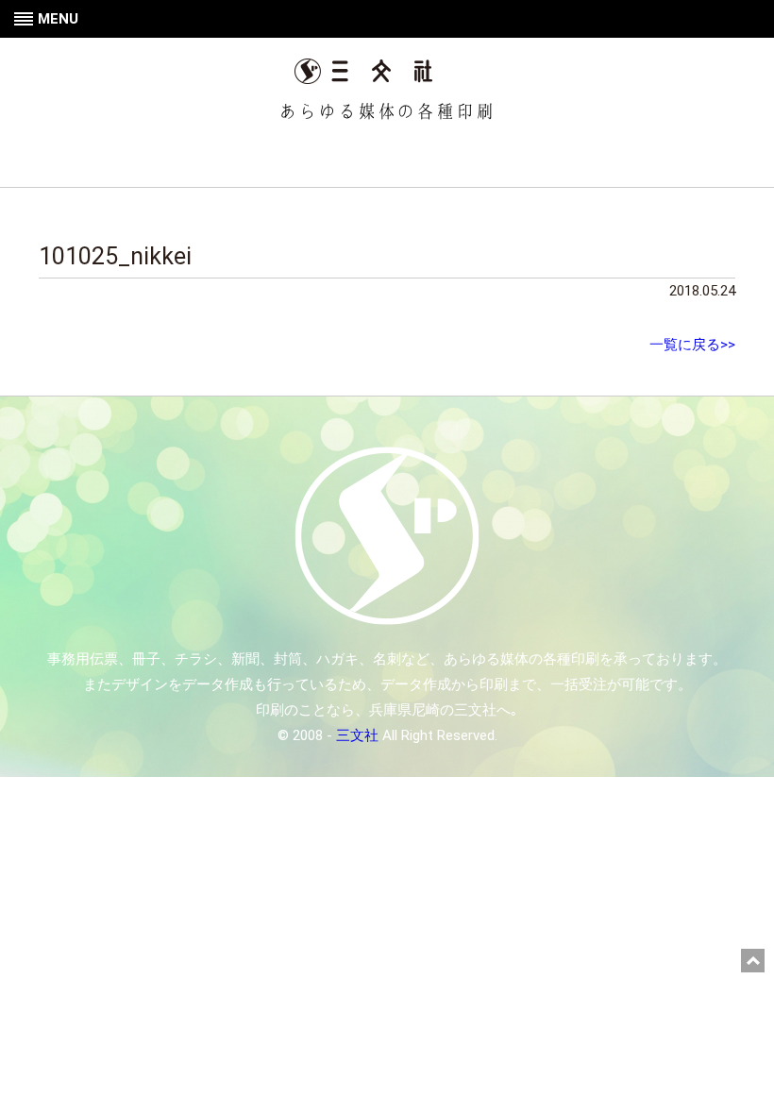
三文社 (357, 735)
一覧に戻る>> (692, 344)
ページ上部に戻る (753, 960)
